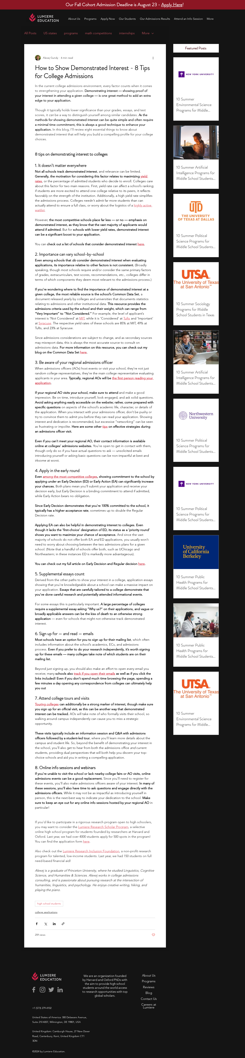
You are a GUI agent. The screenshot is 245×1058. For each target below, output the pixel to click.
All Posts (30, 33)
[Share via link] (63, 923)
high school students (49, 903)
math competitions (98, 33)
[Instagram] (42, 989)
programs (71, 33)
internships (127, 33)
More (146, 33)
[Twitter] (51, 989)
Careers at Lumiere (148, 1006)
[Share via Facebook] (36, 923)
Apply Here (171, 4)
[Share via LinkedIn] (54, 923)
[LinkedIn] (60, 989)
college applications (46, 912)
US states (50, 33)
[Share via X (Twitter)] (45, 923)
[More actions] (153, 58)
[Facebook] (33, 989)
